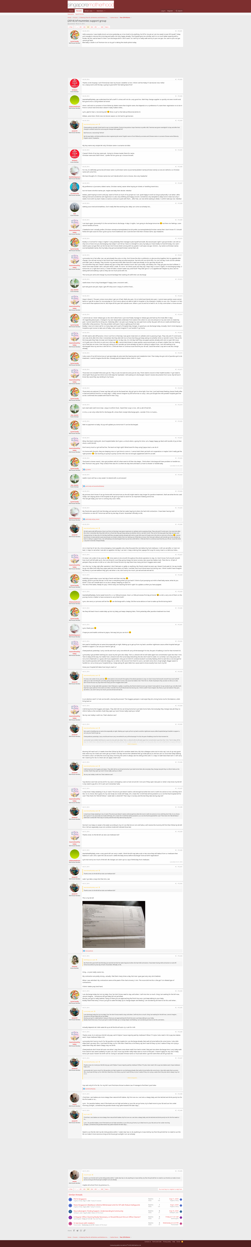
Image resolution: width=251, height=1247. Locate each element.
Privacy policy (167, 1241)
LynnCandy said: (88, 1011)
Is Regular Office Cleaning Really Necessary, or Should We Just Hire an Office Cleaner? (107, 1217)
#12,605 (180, 150)
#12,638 (180, 807)
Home (71, 11)
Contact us (148, 1241)
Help (173, 1241)
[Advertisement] (125, 61)
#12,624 (180, 491)
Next (106, 27)
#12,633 (180, 671)
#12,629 (180, 591)
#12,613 (180, 296)
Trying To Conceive (96, 1201)
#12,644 (180, 991)
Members (100, 11)
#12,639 (180, 831)
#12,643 (180, 956)
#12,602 (180, 79)
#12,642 (180, 883)
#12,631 (180, 624)
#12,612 (180, 279)
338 (102, 27)
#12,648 (180, 1094)
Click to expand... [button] (132, 744)
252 (84, 27)
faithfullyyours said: (89, 960)
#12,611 (180, 255)
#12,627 (180, 554)
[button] (94, 11)
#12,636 (180, 762)
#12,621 (180, 438)
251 (81, 27)
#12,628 (180, 575)
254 (92, 27)
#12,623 (180, 474)
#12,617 (180, 369)
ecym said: (87, 1114)
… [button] (77, 27)
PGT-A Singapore (80, 1199)
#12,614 (180, 314)
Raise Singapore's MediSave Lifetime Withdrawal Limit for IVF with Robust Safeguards (107, 1205)
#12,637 (180, 788)
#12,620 (180, 421)
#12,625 (180, 508)
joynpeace (72, 24)
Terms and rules (156, 1241)
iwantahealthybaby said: (91, 124)
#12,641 (180, 867)
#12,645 (180, 1007)
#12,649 (180, 1110)
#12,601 (180, 31)
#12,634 (180, 705)
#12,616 (180, 353)
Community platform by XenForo (125, 1245)
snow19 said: (87, 1175)
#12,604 (180, 120)
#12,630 (180, 608)
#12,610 (180, 238)
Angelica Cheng (78, 1201)
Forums (79, 11)
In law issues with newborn (84, 1223)
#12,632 (180, 641)
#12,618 (180, 388)
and (94, 486)
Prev (71, 27)
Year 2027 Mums (97, 1219)
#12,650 (180, 1171)
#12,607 (180, 183)
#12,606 (180, 166)
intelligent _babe (78, 1213)
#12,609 (180, 220)
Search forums (79, 14)
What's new (88, 11)
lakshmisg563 (77, 1219)
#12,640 (180, 850)
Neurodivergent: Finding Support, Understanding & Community (98, 1211)
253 (88, 27)
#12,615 (180, 332)
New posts (71, 14)
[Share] (176, 31)
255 (96, 27)
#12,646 (180, 1032)
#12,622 (180, 458)
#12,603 (180, 96)
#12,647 (180, 1058)
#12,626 (180, 524)
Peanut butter (77, 1225)
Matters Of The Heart (97, 1213)
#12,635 (180, 724)
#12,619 (180, 405)
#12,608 (180, 203)
